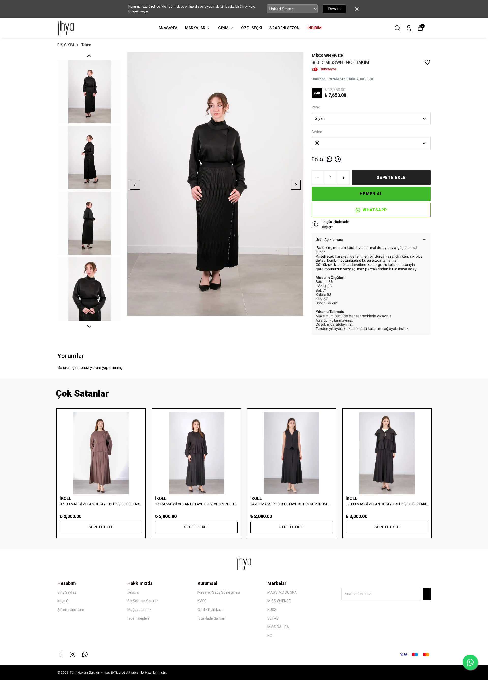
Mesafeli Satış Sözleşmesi (218, 592)
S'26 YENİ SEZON (284, 28)
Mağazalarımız (139, 610)
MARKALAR (195, 28)
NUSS (272, 610)
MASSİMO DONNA (282, 592)
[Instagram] (73, 654)
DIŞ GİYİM (65, 45)
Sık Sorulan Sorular (142, 601)
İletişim (133, 592)
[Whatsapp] (85, 654)
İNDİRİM (314, 28)
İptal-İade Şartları (211, 618)
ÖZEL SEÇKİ (251, 28)
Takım (86, 45)
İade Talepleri (138, 618)
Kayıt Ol (63, 601)
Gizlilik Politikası (209, 610)
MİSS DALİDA (278, 627)
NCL (270, 636)
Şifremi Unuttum (70, 610)
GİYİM (223, 28)
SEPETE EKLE (391, 177)
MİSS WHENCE (279, 601)
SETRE (272, 618)
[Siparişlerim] (409, 28)
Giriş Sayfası (67, 592)
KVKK (201, 601)
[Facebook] (60, 654)
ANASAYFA (167, 28)
